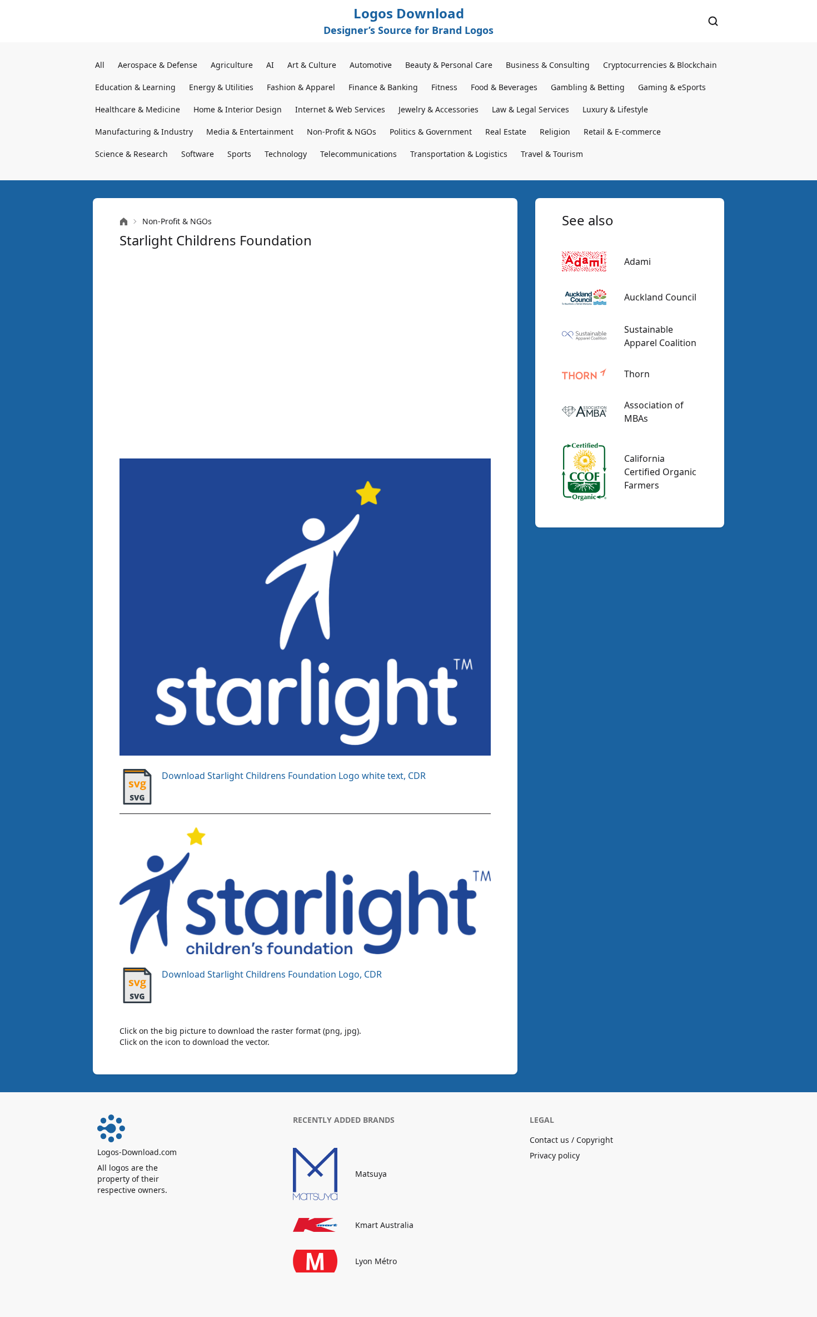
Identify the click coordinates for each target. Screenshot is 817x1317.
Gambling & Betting (588, 87)
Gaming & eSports (672, 87)
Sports (239, 154)
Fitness (444, 87)
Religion (555, 131)
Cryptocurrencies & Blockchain (660, 65)
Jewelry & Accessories (438, 109)
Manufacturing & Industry (144, 131)
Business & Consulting (548, 65)
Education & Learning (135, 87)
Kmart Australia (384, 1225)
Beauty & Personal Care (448, 65)
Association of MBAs (654, 412)
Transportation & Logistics (458, 154)
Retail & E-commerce (622, 131)
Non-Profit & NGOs (341, 131)
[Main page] (123, 222)
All (99, 65)
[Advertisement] (305, 354)
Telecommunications (358, 154)
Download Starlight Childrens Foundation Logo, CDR (272, 974)
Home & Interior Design (237, 109)
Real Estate (505, 131)
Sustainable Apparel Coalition (660, 336)
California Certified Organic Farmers (660, 471)
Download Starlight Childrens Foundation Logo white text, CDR (294, 776)
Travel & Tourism (552, 154)
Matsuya (371, 1173)
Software (197, 154)
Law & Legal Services (530, 109)
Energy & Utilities (221, 87)
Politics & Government (431, 131)
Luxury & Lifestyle (615, 109)
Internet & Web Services (340, 109)
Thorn (637, 374)
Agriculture (232, 65)
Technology (286, 154)
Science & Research (131, 154)
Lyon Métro (376, 1261)
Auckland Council (660, 297)
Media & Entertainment (249, 131)
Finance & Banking (383, 87)
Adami (637, 261)
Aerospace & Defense (157, 65)
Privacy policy (555, 1155)
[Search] (713, 21)
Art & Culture (311, 65)
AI (270, 65)
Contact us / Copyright (571, 1140)
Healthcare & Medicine (137, 109)
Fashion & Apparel (301, 87)
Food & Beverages (504, 87)
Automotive (371, 65)
